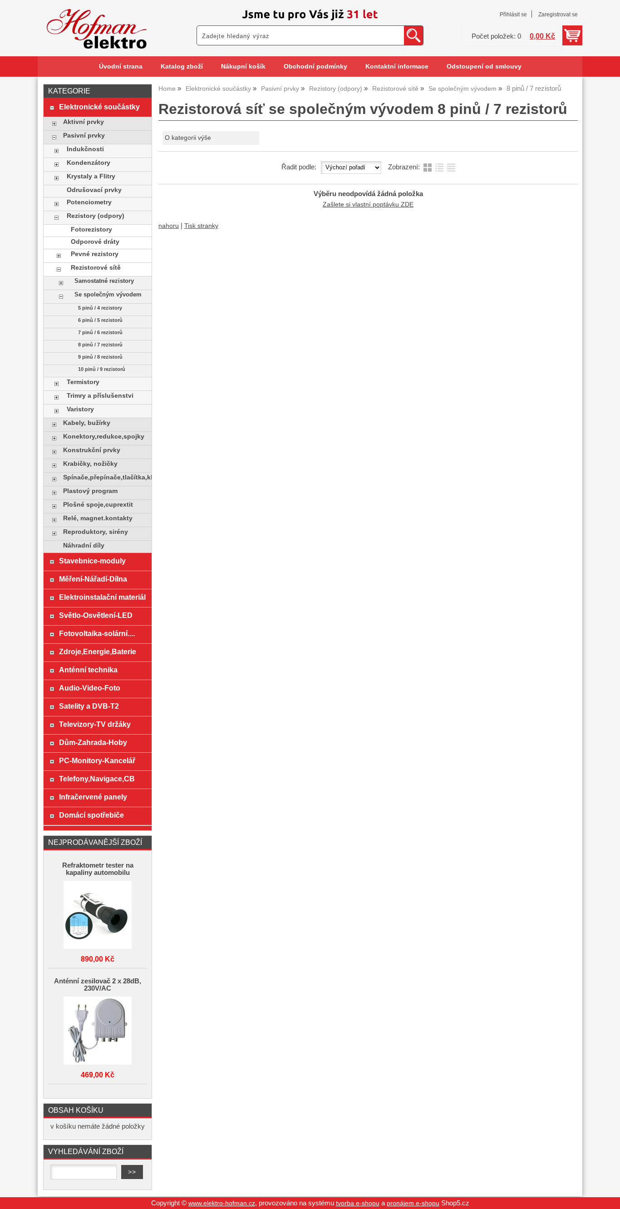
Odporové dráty (95, 241)
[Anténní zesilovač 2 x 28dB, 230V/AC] (97, 1031)
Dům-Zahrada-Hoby (93, 742)
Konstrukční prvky (91, 450)
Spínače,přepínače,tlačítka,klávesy (105, 477)
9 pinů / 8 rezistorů (100, 357)
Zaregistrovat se (558, 14)
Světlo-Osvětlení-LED (96, 615)
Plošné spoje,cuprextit (98, 504)
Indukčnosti (85, 149)
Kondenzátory (88, 162)
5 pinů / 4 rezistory (100, 308)
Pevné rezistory (94, 254)
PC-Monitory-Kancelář (97, 760)
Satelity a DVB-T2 (89, 706)
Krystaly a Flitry (91, 176)
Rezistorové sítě (96, 267)
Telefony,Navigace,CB (97, 779)
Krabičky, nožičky (90, 463)
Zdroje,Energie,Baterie (97, 651)
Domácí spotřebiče (91, 815)
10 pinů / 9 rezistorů (101, 369)
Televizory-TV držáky (95, 724)
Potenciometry (89, 202)
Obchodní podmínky (315, 66)
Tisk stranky (201, 225)
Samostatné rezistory (104, 281)
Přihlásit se (513, 14)
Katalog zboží (182, 66)
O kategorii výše (188, 137)
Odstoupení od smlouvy (484, 66)
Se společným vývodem (108, 294)
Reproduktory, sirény (95, 531)
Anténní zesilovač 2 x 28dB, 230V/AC (97, 984)
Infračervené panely (93, 797)
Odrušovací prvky (94, 190)
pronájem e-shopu (413, 1203)
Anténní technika (88, 670)
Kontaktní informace (396, 66)
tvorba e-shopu (357, 1203)
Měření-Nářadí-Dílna (93, 579)
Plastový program (90, 491)
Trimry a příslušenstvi (100, 395)
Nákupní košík (243, 66)
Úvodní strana (121, 66)
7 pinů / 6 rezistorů (100, 332)
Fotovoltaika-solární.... (97, 633)
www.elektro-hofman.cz (221, 1203)
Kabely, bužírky (86, 422)
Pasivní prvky (84, 135)
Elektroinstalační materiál (102, 597)
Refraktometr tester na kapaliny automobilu (97, 869)
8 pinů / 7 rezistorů (100, 344)
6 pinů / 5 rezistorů (100, 320)
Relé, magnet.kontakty (98, 518)
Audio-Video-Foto (89, 688)
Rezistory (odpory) (95, 215)
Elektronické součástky (99, 107)
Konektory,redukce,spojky (103, 436)
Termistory (83, 382)
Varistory (80, 409)
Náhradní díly (83, 545)
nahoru (168, 225)
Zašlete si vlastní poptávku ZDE (368, 204)
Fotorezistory (91, 229)
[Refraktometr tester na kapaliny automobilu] (97, 915)
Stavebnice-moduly (92, 561)
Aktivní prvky (83, 121)
